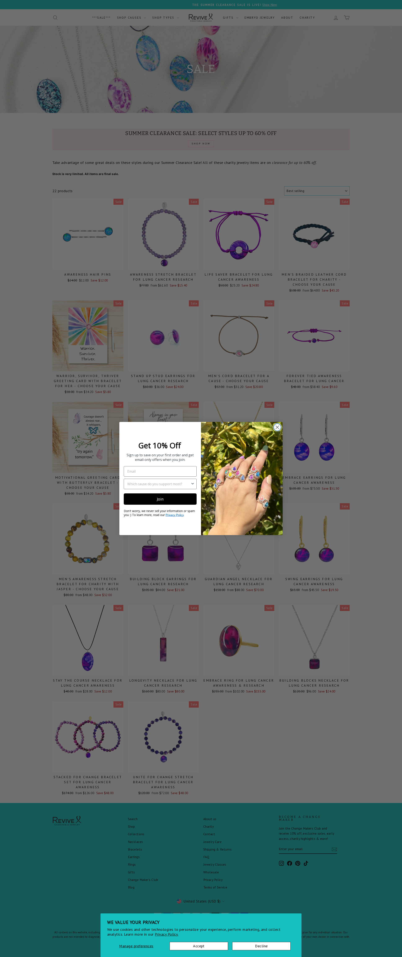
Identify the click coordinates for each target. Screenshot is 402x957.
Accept (199, 946)
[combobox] (159, 484)
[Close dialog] (277, 427)
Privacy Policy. (166, 934)
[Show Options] (193, 484)
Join (160, 499)
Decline (261, 946)
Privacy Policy (175, 515)
